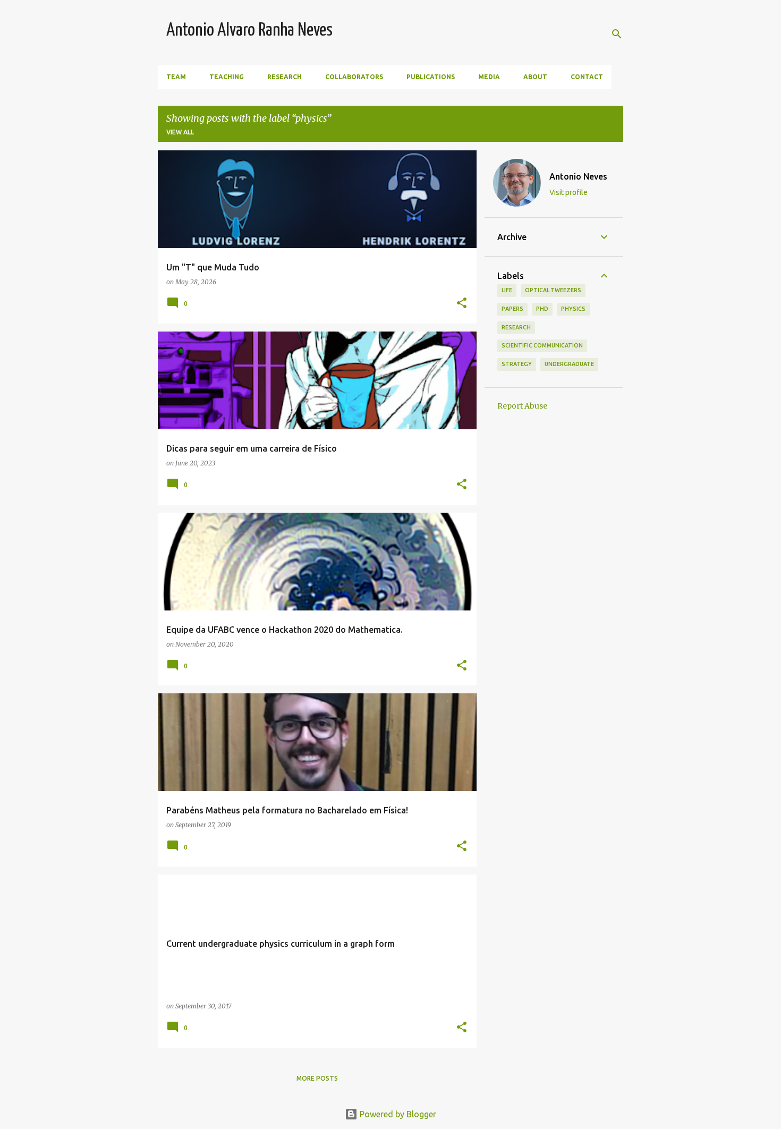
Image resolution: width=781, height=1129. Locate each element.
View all (180, 132)
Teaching (226, 76)
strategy (517, 364)
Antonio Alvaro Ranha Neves (249, 30)
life (507, 290)
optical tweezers (553, 290)
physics (573, 308)
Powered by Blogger (397, 1114)
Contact (587, 76)
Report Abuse (522, 406)
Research (284, 76)
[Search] (616, 34)
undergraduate (569, 364)
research (516, 327)
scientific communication (542, 345)
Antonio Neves (578, 176)
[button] (461, 303)
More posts (317, 1078)
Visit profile (568, 192)
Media (489, 76)
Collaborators (354, 76)
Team (176, 76)
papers (512, 308)
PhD (542, 308)
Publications (430, 76)
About (535, 76)
